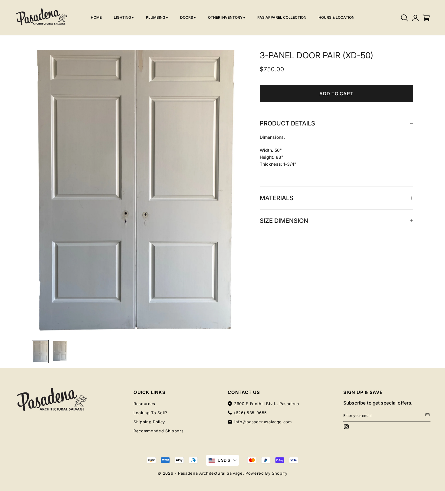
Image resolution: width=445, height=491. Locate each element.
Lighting (122, 17)
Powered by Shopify (267, 473)
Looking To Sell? (150, 412)
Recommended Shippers (158, 430)
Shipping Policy (149, 421)
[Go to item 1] (40, 351)
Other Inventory (225, 17)
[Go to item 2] (59, 351)
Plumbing (155, 17)
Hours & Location (336, 17)
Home (96, 17)
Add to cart (336, 93)
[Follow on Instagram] (346, 427)
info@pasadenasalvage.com (263, 421)
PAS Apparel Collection (281, 17)
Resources (144, 403)
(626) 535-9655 (250, 412)
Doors (186, 17)
